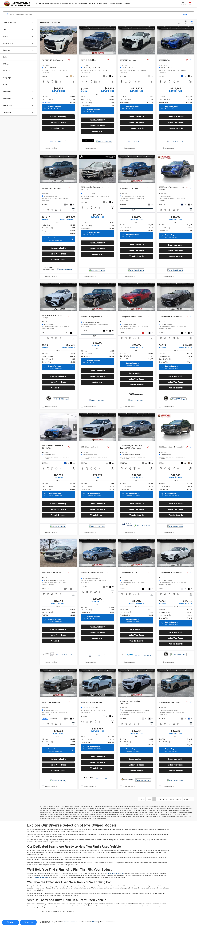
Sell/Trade (73, 3)
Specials (105, 3)
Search (185, 14)
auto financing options (115, 873)
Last (178, 799)
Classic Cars (64, 3)
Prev (149, 799)
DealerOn (66, 922)
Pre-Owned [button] (45, 3)
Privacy (78, 922)
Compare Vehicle (51, 148)
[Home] (37, 3)
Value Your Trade (58, 122)
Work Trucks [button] (54, 3)
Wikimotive (95, 922)
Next (171, 799)
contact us (120, 906)
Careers (112, 3)
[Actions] (73, 60)
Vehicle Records (58, 128)
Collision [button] (92, 3)
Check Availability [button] (58, 117)
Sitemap (72, 922)
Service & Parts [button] (83, 3)
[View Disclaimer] (60, 82)
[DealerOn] (45, 922)
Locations (126, 3)
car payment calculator (41, 877)
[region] (58, 100)
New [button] (39, 3)
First (142, 799)
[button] (75, 40)
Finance (99, 3)
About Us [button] (119, 3)
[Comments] (73, 81)
